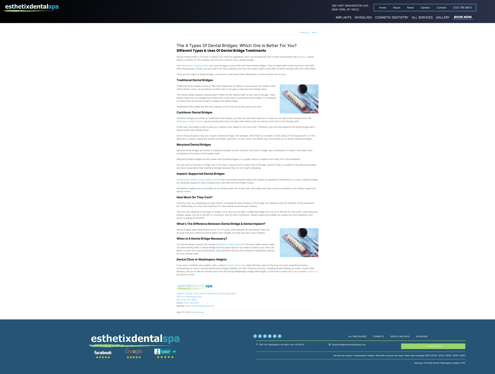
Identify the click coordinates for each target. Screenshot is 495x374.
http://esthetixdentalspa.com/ (199, 306)
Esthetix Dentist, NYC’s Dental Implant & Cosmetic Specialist (206, 293)
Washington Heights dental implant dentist (199, 179)
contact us (312, 271)
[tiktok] (260, 336)
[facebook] (255, 336)
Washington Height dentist (229, 244)
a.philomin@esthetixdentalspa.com (349, 344)
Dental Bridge (198, 312)
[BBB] (165, 349)
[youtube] (270, 336)
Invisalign (421, 336)
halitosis (302, 56)
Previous (305, 32)
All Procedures (357, 336)
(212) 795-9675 (191, 303)
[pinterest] (279, 336)
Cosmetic (378, 336)
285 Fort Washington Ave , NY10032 (281, 344)
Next (314, 32)
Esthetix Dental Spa (235, 265)
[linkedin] (275, 336)
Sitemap (418, 363)
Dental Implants (400, 336)
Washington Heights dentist (195, 65)
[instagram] (265, 336)
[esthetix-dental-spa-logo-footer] (134, 335)
